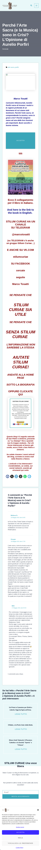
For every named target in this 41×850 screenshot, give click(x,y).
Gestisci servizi (20, 827)
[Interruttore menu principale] (36, 5)
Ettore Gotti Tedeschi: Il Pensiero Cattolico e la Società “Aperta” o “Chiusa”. (20, 742)
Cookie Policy (19, 847)
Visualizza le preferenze (20, 843)
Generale (5, 49)
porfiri (17, 67)
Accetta (20, 832)
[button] (38, 810)
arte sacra (11, 67)
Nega (20, 838)
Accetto (20, 140)
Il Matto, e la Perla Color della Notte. (20, 725)
